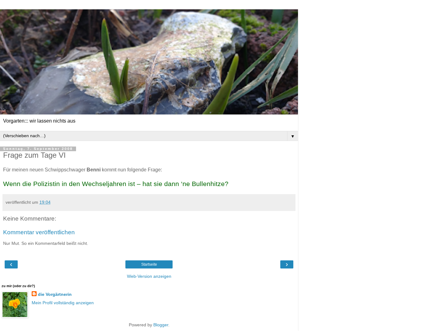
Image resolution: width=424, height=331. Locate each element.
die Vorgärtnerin (55, 294)
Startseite (149, 264)
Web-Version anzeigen (149, 276)
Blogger (160, 324)
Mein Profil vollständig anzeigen (63, 302)
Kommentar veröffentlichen (39, 232)
